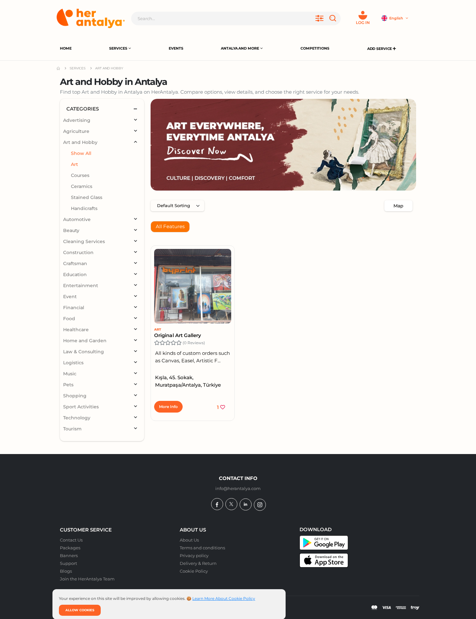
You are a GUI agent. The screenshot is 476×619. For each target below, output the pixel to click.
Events (176, 48)
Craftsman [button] (75, 263)
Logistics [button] (73, 363)
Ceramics (81, 186)
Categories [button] (82, 109)
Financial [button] (73, 307)
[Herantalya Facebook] (217, 504)
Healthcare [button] (76, 330)
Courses (80, 175)
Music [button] (69, 374)
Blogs (66, 571)
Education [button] (75, 274)
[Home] (91, 18)
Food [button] (69, 318)
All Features (170, 226)
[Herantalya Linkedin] (246, 504)
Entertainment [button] (80, 285)
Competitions (314, 48)
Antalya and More (240, 48)
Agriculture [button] (76, 131)
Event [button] (70, 296)
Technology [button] (76, 418)
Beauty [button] (71, 230)
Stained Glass (86, 197)
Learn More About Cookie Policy (223, 598)
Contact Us (71, 540)
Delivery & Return (198, 563)
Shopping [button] (74, 396)
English (396, 18)
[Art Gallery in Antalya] (283, 145)
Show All (81, 153)
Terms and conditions (202, 547)
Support (68, 563)
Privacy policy (194, 555)
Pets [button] (68, 385)
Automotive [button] (77, 219)
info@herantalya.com (238, 488)
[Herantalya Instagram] (260, 505)
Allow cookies (79, 610)
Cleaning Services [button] (84, 241)
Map (398, 206)
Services (118, 48)
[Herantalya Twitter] (231, 504)
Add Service (380, 48)
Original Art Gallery (177, 335)
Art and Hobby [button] (80, 142)
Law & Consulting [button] (83, 352)
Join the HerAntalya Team (87, 578)
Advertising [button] (76, 120)
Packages (70, 547)
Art (157, 329)
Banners (69, 555)
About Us (189, 540)
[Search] (334, 18)
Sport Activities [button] (81, 407)
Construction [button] (78, 252)
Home (66, 48)
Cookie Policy (194, 571)
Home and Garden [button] (85, 341)
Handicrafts (84, 208)
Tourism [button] (72, 429)
